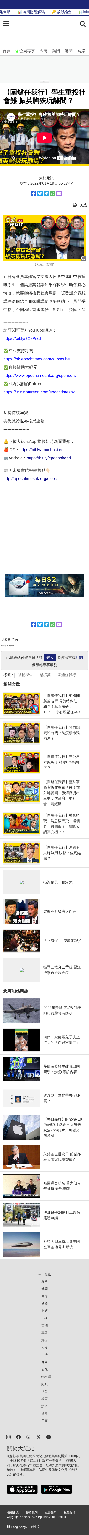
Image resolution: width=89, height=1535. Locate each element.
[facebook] (18, 1437)
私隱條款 (70, 1512)
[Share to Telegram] (46, 193)
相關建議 (13, 1512)
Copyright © (15, 1517)
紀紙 (44, 1384)
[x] (38, 1437)
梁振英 (45, 675)
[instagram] (8, 1437)
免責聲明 (51, 1512)
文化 (44, 1369)
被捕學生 (25, 675)
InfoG (45, 1318)
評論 (44, 1340)
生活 (44, 1355)
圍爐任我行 (67, 675)
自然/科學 (44, 1377)
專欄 (44, 1325)
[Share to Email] (59, 193)
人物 (44, 1347)
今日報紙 (44, 1274)
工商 (44, 1421)
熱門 (56, 51)
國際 (44, 1303)
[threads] (28, 1437)
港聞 (69, 51)
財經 (44, 1311)
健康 (44, 1362)
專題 (44, 1333)
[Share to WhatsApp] (52, 193)
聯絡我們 (32, 1512)
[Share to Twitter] (40, 193)
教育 (44, 1399)
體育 (44, 1391)
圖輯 (44, 1413)
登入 (50, 658)
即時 (43, 51)
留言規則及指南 (7, 646)
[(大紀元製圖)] (44, 238)
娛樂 (44, 1406)
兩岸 (81, 51)
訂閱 (79, 658)
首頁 (6, 51)
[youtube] (48, 1437)
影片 (44, 1281)
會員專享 (27, 51)
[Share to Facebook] (33, 193)
